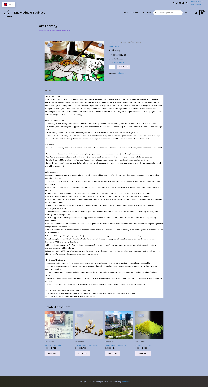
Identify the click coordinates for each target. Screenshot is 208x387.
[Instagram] (180, 3)
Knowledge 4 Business (29, 12)
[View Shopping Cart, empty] (201, 12)
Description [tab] (49, 90)
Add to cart (123, 67)
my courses (146, 13)
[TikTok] (183, 3)
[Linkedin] (187, 3)
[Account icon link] (196, 13)
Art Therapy (119, 62)
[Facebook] (174, 3)
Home (125, 13)
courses (134, 13)
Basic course (126, 42)
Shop (117, 42)
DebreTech (126, 382)
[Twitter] (177, 3)
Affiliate (188, 13)
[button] (100, 45)
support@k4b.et (196, 1)
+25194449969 (195, 4)
